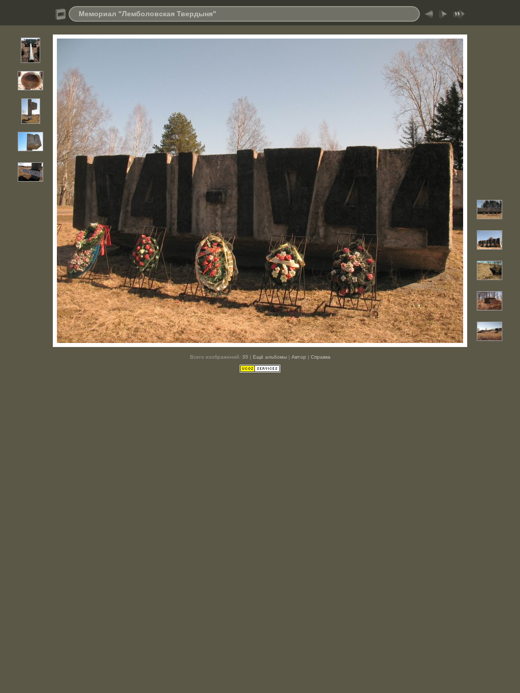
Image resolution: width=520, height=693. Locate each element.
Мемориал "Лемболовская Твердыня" (147, 14)
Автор (298, 357)
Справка (321, 357)
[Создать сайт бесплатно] (260, 370)
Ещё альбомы (270, 357)
